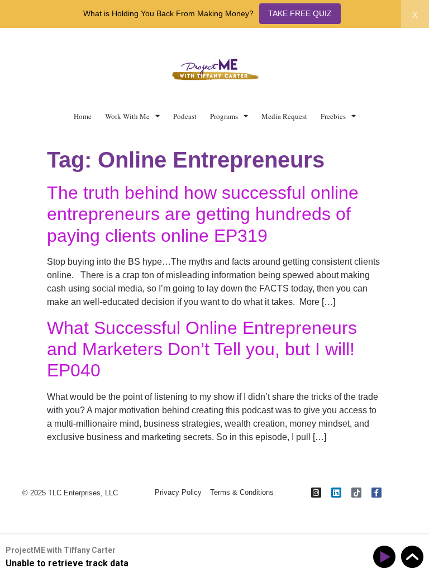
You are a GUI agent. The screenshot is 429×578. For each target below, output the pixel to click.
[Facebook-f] (376, 493)
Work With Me (127, 116)
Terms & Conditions (242, 492)
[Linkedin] (336, 493)
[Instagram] (316, 493)
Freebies (333, 116)
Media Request (284, 116)
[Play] (386, 557)
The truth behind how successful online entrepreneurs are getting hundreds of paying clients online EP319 (203, 214)
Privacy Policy (178, 492)
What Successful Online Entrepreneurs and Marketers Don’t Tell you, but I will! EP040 (202, 349)
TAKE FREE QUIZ (300, 13)
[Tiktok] (356, 493)
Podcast (185, 116)
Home (83, 116)
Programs (224, 116)
